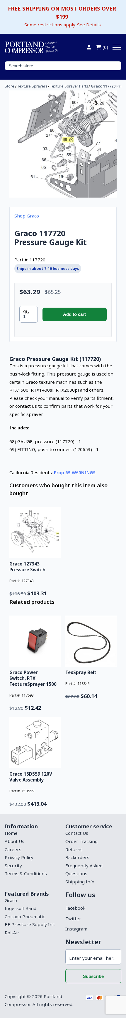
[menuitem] (33, 833)
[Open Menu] (117, 47)
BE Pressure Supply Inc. (30, 924)
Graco (11, 900)
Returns (74, 849)
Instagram (76, 929)
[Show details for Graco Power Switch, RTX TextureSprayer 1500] (35, 641)
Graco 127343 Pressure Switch (27, 567)
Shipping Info (79, 882)
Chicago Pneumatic (25, 916)
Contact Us (76, 833)
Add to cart (74, 314)
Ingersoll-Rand (20, 908)
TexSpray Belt (80, 672)
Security (13, 865)
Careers (13, 849)
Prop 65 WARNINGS (75, 472)
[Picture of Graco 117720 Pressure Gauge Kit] (63, 144)
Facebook (75, 908)
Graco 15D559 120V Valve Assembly (30, 777)
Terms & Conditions (26, 873)
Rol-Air (12, 932)
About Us (14, 841)
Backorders (77, 857)
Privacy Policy (19, 857)
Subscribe (93, 976)
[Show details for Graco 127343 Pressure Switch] (35, 532)
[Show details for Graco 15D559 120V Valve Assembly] (35, 742)
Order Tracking (81, 841)
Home (11, 833)
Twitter (73, 918)
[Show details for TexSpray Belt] (91, 641)
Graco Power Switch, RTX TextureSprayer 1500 (33, 678)
